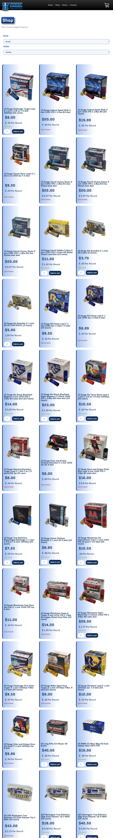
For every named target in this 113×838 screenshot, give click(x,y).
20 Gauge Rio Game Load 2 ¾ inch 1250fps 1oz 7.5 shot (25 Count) (93, 687)
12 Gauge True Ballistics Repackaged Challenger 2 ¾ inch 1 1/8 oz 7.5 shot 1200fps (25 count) (19, 540)
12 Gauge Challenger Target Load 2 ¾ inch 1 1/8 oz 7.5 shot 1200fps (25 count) (19, 110)
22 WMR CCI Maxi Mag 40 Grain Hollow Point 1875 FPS (93, 744)
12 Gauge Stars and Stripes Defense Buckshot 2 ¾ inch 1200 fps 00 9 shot (56, 462)
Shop (57, 5)
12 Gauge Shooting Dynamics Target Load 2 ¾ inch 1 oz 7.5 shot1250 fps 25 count (18, 471)
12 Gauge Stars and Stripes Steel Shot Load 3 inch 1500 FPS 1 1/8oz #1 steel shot (93, 471)
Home (50, 5)
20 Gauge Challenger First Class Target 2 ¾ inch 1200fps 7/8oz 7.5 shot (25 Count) (19, 687)
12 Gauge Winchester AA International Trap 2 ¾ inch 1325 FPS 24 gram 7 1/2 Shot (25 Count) (93, 540)
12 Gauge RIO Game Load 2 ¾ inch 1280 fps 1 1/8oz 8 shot (91, 316)
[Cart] (107, 5)
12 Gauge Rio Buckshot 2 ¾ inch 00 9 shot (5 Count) (93, 251)
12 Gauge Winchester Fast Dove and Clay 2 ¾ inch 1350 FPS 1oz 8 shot (19, 607)
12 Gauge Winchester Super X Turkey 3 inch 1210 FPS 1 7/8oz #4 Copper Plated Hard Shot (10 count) (56, 616)
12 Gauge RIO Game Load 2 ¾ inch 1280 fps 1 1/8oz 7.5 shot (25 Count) (55, 325)
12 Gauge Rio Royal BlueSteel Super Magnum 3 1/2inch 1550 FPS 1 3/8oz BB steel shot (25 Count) (55, 397)
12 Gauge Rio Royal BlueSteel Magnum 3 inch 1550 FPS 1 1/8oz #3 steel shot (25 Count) (19, 396)
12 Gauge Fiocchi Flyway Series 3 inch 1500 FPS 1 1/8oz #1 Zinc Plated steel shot (56, 183)
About (64, 5)
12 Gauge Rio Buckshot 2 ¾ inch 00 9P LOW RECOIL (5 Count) (19, 324)
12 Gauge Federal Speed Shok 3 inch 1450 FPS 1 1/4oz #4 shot (56, 111)
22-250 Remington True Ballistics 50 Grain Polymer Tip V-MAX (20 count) (20, 817)
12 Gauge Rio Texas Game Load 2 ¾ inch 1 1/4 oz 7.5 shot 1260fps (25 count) (93, 396)
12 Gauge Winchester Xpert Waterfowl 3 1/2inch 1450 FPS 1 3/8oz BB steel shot (93, 614)
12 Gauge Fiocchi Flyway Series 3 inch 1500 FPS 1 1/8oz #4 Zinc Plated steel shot (19, 253)
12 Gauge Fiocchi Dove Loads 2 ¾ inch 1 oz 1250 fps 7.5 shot (19, 174)
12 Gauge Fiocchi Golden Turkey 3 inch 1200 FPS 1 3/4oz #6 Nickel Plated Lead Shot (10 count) (57, 252)
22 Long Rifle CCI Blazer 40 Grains (54, 744)
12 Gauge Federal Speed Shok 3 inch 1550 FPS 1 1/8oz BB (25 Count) (92, 111)
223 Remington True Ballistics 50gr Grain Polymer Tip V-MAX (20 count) (55, 816)
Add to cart (18, 131)
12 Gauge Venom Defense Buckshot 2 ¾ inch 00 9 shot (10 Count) (56, 540)
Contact (73, 5)
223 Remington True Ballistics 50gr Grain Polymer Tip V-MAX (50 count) (92, 816)
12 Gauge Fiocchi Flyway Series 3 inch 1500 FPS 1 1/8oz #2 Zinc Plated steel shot (93, 183)
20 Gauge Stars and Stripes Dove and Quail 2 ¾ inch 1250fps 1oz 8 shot (19, 746)
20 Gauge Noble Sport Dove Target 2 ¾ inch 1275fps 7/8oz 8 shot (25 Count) (56, 687)
